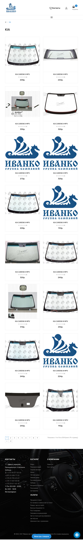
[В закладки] (7, 69)
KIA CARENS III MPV (22, 321)
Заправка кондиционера (38, 513)
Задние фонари (35, 470)
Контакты (50, 467)
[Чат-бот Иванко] (77, 535)
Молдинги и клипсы (36, 485)
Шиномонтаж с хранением (39, 521)
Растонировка (35, 511)
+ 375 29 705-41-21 (12, 478)
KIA (10, 22)
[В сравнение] (37, 69)
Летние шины (35, 475)
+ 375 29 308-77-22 (12, 475)
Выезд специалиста (37, 508)
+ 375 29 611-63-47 (12, 484)
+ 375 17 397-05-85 (12, 481)
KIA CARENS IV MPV (60, 420)
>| (10, 441)
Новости (50, 464)
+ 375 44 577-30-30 (14, 473)
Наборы (33, 483)
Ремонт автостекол (37, 505)
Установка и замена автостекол (41, 503)
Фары (32, 464)
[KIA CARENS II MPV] (22, 54)
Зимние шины (34, 477)
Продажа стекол (36, 500)
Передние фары (35, 467)
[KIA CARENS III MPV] (22, 301)
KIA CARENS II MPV (22, 74)
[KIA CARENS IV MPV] (60, 400)
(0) (26, 77)
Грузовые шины (35, 480)
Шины (32, 472)
